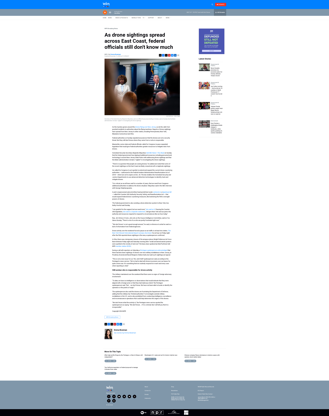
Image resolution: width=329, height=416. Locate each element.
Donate (147, 394)
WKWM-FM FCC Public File (178, 400)
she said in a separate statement (134, 212)
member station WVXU (123, 246)
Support (151, 17)
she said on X (150, 209)
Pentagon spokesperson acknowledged (153, 250)
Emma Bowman (116, 54)
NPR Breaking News (111, 28)
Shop (172, 386)
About (160, 17)
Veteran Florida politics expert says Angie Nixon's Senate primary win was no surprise (217, 110)
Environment (214, 120)
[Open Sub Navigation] (113, 17)
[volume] (110, 12)
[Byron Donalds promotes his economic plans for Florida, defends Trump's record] (204, 67)
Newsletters (136, 17)
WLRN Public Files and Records (206, 386)
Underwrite (148, 398)
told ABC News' (155, 153)
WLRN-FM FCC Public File (177, 398)
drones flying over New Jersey (145, 127)
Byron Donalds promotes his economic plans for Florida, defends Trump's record (216, 71)
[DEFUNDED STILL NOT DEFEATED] (211, 41)
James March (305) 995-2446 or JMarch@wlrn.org (206, 397)
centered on (157, 192)
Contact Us (148, 390)
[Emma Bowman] (108, 334)
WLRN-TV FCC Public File (177, 397)
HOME (104, 17)
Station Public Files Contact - (205, 394)
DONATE (221, 4)
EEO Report (201, 390)
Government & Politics (215, 65)
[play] (105, 12)
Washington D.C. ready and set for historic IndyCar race (161, 355)
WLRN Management (203, 400)
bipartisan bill (167, 192)
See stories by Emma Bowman (125, 333)
